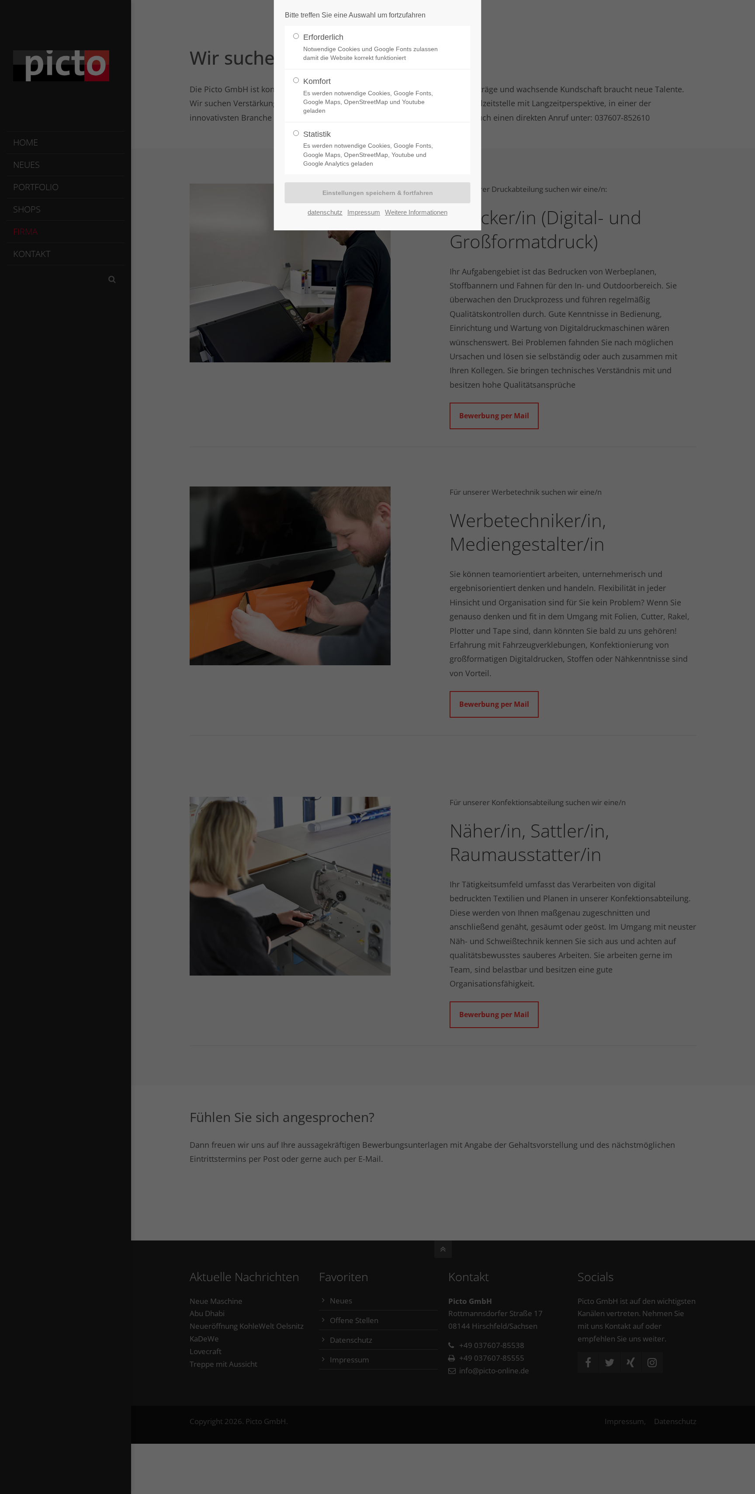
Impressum (363, 212)
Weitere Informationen (416, 212)
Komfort (368, 95)
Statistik (368, 148)
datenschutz (325, 212)
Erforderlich (370, 47)
